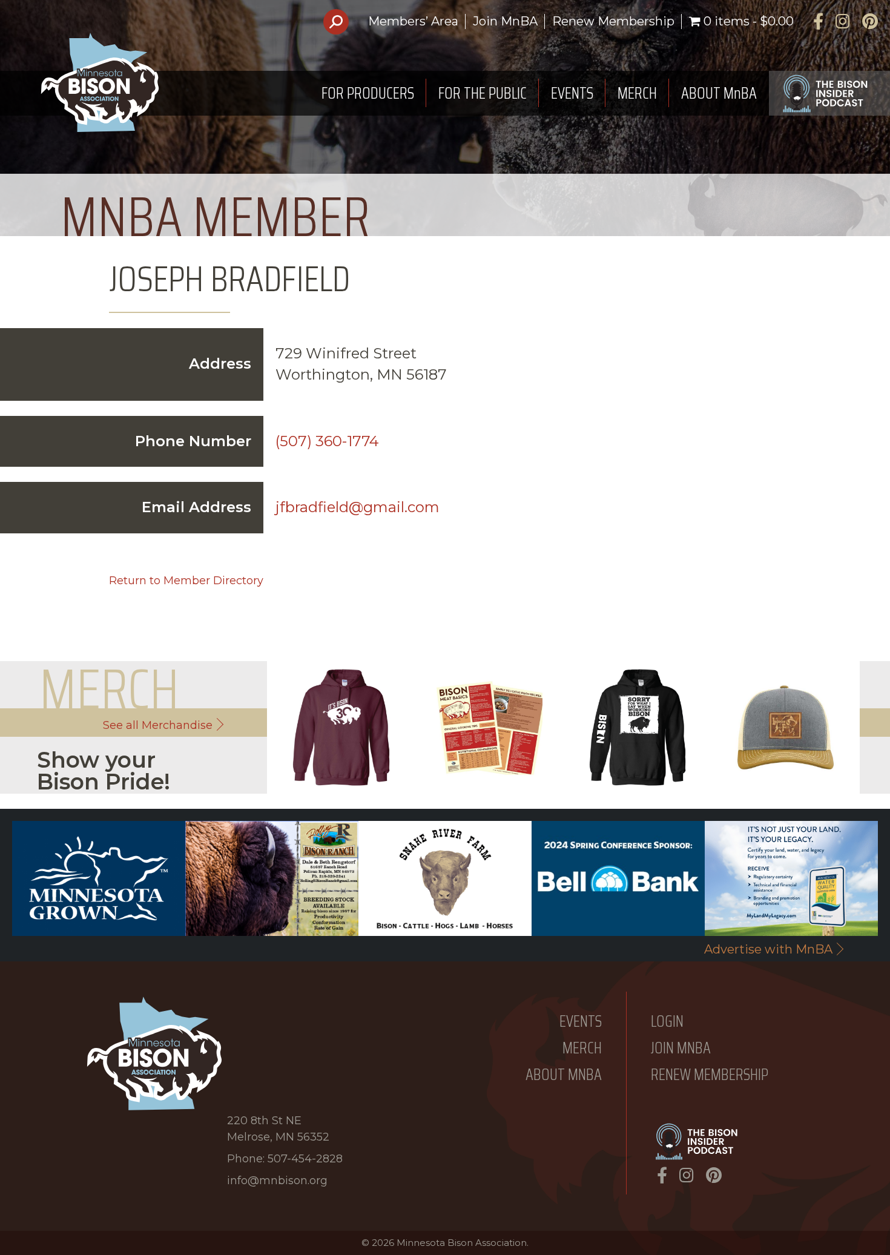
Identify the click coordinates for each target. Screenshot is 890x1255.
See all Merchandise (158, 725)
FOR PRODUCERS (367, 93)
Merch (582, 1048)
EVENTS (572, 93)
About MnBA (564, 1075)
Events (580, 1021)
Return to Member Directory (186, 580)
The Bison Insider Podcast (829, 93)
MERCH (637, 93)
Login (667, 1021)
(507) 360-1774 (327, 441)
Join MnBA (505, 21)
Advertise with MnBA (768, 949)
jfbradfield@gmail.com (357, 507)
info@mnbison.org (277, 1180)
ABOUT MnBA (719, 93)
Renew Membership (613, 21)
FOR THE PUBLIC (482, 93)
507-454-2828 (305, 1158)
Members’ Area (413, 21)
